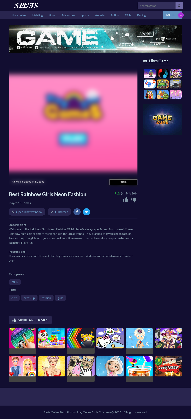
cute (14, 298)
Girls (15, 282)
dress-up (29, 298)
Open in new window (29, 212)
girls (60, 298)
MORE (170, 15)
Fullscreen (61, 212)
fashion (46, 298)
